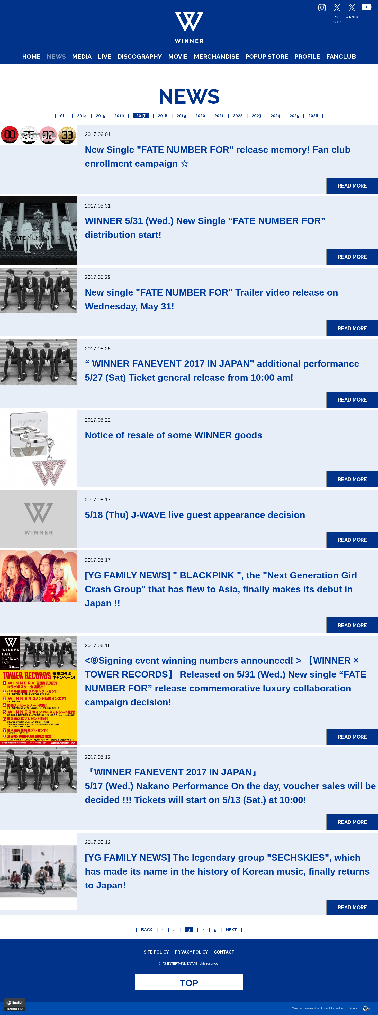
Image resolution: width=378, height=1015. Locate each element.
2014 (82, 115)
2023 (256, 115)
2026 (313, 115)
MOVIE (178, 56)
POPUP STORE (266, 56)
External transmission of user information (317, 1008)
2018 (162, 115)
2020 (200, 115)
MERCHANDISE (216, 56)
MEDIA (82, 56)
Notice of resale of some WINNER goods (173, 435)
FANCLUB (341, 56)
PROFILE (307, 56)
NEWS (56, 56)
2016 (119, 115)
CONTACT (224, 952)
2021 (219, 115)
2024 (275, 115)
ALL (64, 115)
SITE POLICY (156, 952)
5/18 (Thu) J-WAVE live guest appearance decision (195, 515)
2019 (181, 115)
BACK (146, 929)
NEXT (231, 929)
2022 (237, 115)
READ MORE (352, 186)
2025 (294, 115)
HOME (31, 56)
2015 (100, 115)
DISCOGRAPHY (140, 56)
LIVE (104, 56)
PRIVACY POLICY (191, 952)
